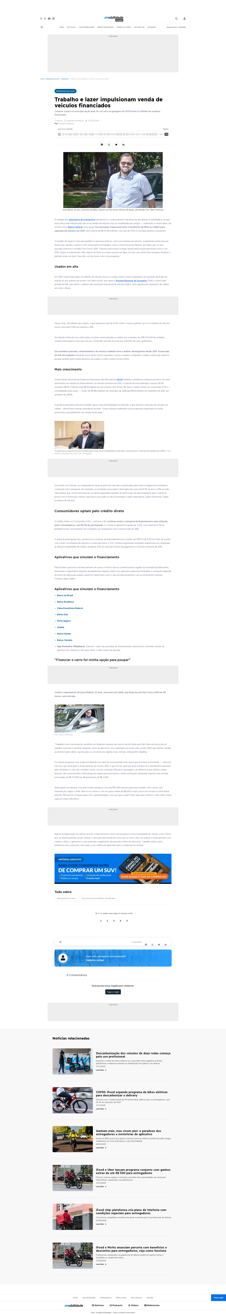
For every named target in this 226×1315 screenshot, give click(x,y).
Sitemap (150, 1298)
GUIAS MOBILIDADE (86, 27)
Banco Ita (62, 614)
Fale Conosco (136, 1298)
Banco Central (75, 227)
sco (72, 601)
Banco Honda (64, 633)
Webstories (153, 1305)
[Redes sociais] (41, 18)
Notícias (99, 1305)
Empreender (64, 79)
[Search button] (176, 18)
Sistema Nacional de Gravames (131, 280)
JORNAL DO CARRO (124, 27)
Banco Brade (63, 601)
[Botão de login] (184, 18)
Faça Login (218, 1297)
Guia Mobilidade (88, 1298)
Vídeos (134, 1305)
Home (42, 79)
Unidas (60, 627)
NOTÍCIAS (71, 27)
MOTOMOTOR (139, 27)
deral (80, 608)
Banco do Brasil (65, 595)
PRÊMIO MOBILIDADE (105, 27)
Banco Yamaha (64, 640)
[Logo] (114, 18)
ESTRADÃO (152, 27)
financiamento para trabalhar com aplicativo (99, 898)
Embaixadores (105, 1298)
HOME (62, 27)
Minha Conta (121, 1298)
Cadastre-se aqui (95, 960)
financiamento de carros (66, 898)
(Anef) (120, 379)
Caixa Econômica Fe (67, 608)
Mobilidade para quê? (52, 79)
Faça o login (113, 992)
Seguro (67, 621)
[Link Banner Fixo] (113, 869)
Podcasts (117, 1305)
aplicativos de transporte (82, 219)
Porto (60, 621)
